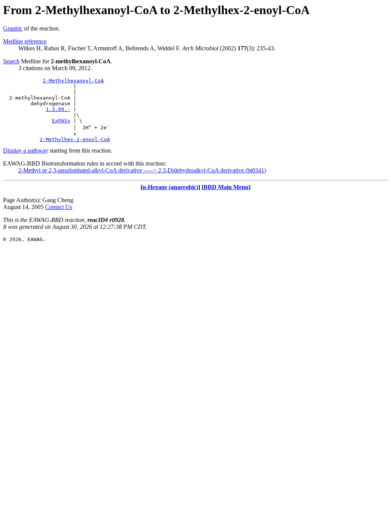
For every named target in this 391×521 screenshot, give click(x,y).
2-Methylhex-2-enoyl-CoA (75, 139)
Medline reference (25, 41)
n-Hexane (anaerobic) (170, 187)
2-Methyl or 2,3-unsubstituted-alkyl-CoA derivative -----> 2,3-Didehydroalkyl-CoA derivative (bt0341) (142, 170)
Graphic (13, 28)
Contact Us (58, 207)
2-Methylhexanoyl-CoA (73, 81)
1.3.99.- (58, 109)
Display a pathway (25, 150)
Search (11, 61)
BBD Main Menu (226, 187)
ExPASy (61, 121)
